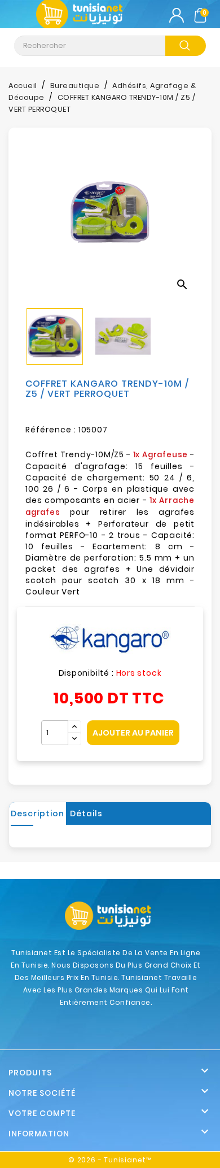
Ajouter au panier (133, 732)
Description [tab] (37, 813)
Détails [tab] (86, 813)
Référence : (50, 429)
